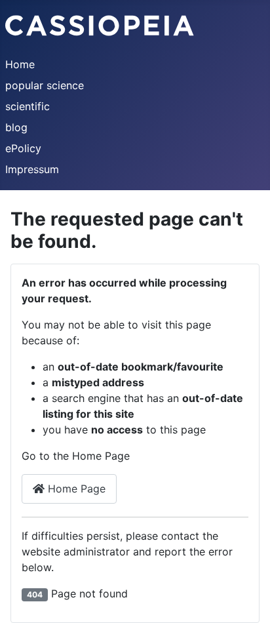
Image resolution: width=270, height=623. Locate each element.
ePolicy (23, 148)
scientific (27, 106)
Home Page (75, 488)
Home (20, 64)
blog (16, 127)
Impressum (32, 169)
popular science (44, 85)
